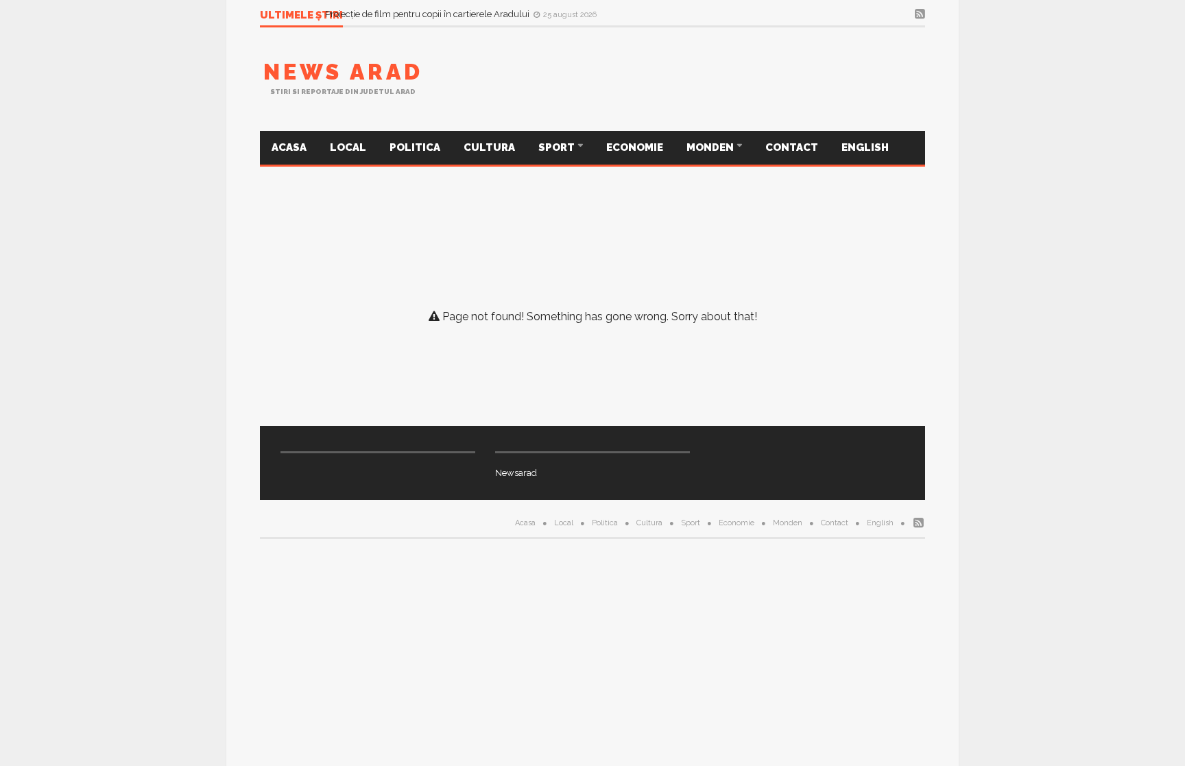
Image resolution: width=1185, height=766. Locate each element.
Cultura (489, 147)
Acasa (289, 147)
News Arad (343, 71)
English (865, 147)
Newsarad (516, 473)
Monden (711, 147)
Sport (557, 147)
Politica (415, 147)
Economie (634, 147)
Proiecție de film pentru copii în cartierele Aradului (428, 15)
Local (348, 147)
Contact (791, 147)
